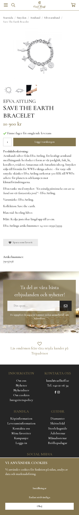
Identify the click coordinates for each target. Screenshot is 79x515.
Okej (39, 506)
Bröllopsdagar (57, 443)
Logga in (21, 443)
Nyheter (21, 385)
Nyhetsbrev (21, 390)
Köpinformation (21, 418)
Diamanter (58, 418)
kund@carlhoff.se (57, 380)
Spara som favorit (21, 242)
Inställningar (40, 488)
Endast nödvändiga (39, 497)
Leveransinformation (21, 423)
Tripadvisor (39, 353)
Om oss (21, 380)
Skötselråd (57, 423)
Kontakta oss (21, 428)
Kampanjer (21, 438)
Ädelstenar (57, 433)
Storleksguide (57, 428)
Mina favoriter (21, 433)
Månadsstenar (57, 438)
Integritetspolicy (21, 400)
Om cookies (21, 395)
